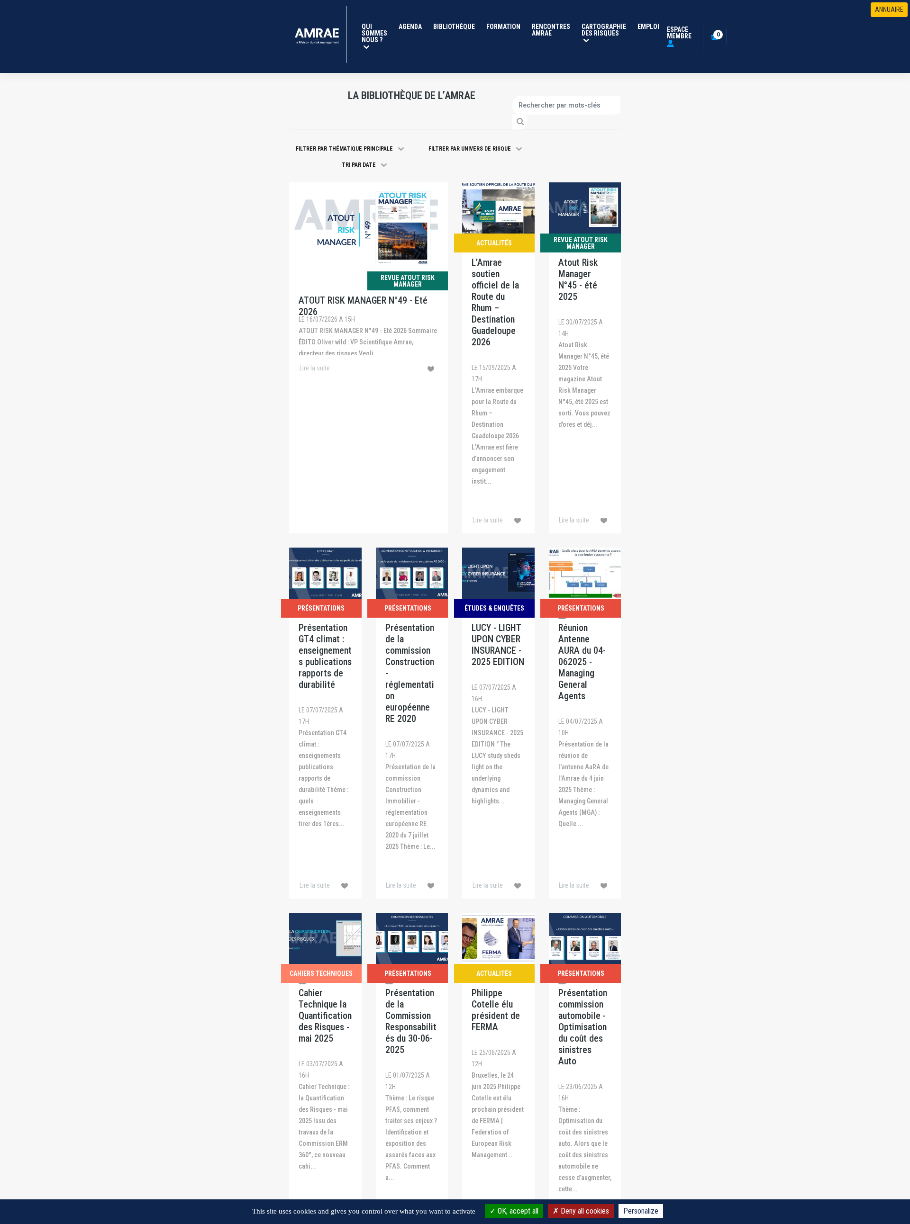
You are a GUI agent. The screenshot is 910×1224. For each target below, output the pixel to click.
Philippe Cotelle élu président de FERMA (496, 1010)
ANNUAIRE (889, 9)
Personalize (640, 1210)
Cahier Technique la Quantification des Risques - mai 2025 (325, 1015)
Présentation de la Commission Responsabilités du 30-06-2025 (411, 1021)
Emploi (648, 26)
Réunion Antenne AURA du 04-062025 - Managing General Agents (582, 662)
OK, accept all (517, 1210)
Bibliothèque (454, 26)
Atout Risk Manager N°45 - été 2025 (578, 279)
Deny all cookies (584, 1210)
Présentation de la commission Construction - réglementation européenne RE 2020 (409, 673)
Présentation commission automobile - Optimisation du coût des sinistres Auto (582, 1027)
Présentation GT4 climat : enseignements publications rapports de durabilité (325, 656)
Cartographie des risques (606, 30)
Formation (503, 26)
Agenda (410, 26)
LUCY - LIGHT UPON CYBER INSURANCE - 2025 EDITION (498, 644)
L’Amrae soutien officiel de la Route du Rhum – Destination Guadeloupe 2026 (495, 302)
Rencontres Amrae (551, 30)
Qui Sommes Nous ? (376, 33)
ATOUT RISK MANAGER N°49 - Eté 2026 (363, 306)
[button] (350, 148)
